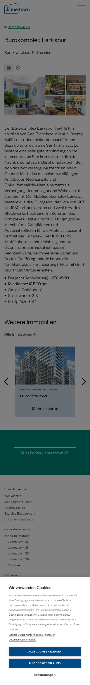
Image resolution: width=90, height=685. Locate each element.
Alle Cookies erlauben (44, 663)
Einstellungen (45, 674)
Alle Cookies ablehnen (44, 651)
